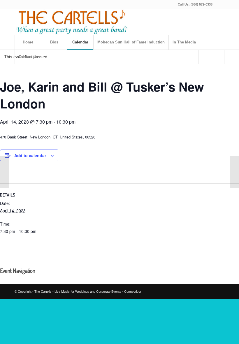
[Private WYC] (4, 172)
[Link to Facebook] (220, 4)
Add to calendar (30, 155)
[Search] (211, 57)
